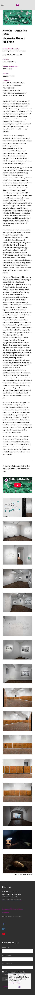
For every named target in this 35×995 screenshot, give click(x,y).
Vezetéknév (7, 964)
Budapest (5, 912)
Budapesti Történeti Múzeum (12, 909)
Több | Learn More (14, 983)
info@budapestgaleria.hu (11, 899)
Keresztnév (6, 955)
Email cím (5, 947)
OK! (19, 987)
